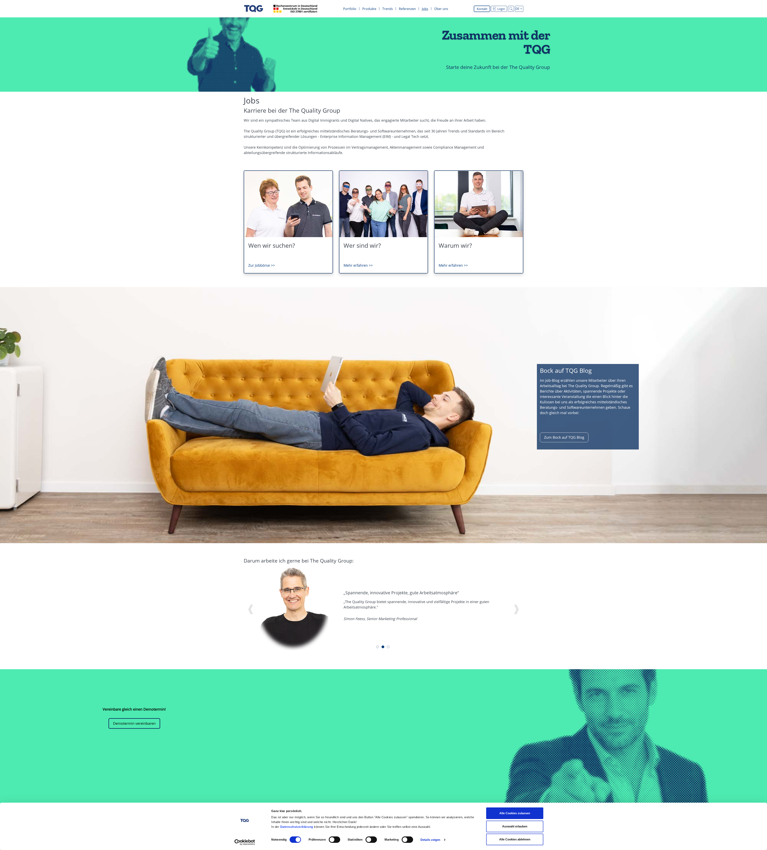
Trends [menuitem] (387, 9)
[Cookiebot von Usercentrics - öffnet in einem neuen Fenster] (244, 842)
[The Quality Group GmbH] (253, 8)
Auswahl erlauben (514, 826)
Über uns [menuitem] (441, 9)
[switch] (334, 839)
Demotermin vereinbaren (134, 723)
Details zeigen (430, 839)
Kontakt (482, 9)
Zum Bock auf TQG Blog (564, 437)
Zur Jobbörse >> (261, 265)
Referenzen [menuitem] (407, 9)
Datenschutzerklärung (296, 826)
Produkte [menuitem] (369, 9)
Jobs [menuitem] (425, 9)
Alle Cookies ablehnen (514, 839)
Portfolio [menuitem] (349, 9)
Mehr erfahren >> (358, 265)
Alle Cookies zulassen (514, 813)
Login (501, 9)
